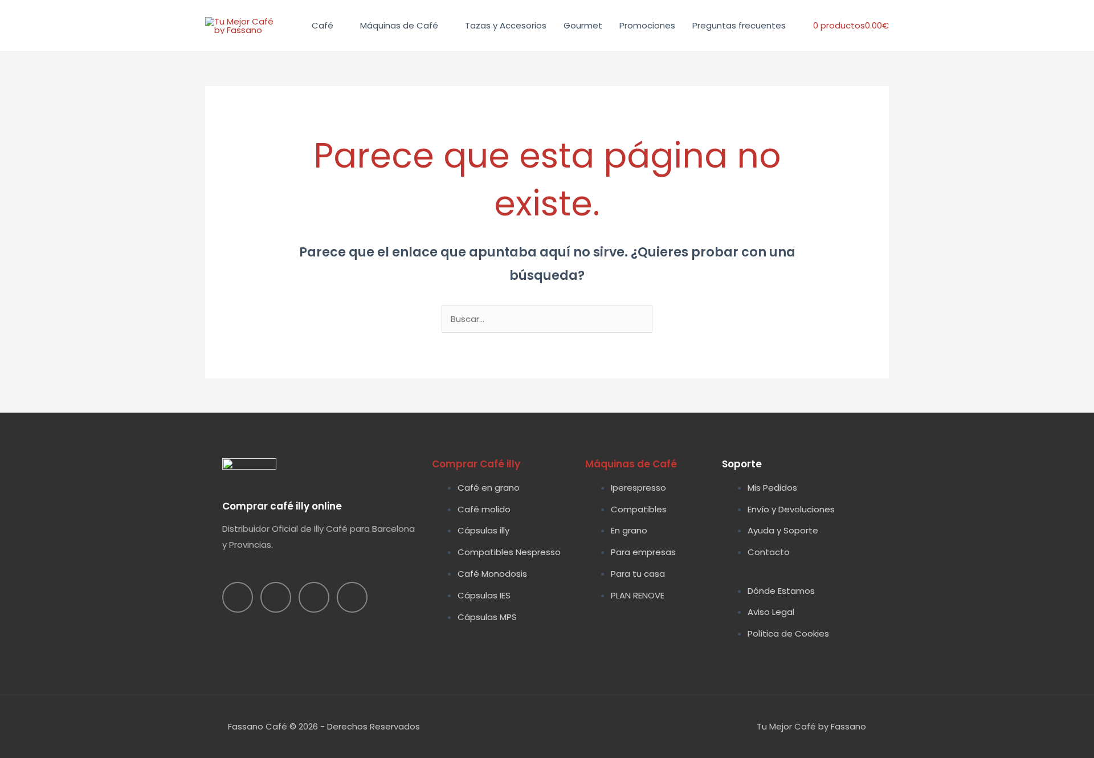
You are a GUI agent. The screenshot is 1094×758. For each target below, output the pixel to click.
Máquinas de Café (399, 25)
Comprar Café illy (476, 464)
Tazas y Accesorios (505, 25)
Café (322, 25)
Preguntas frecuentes (739, 25)
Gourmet (583, 25)
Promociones (647, 25)
